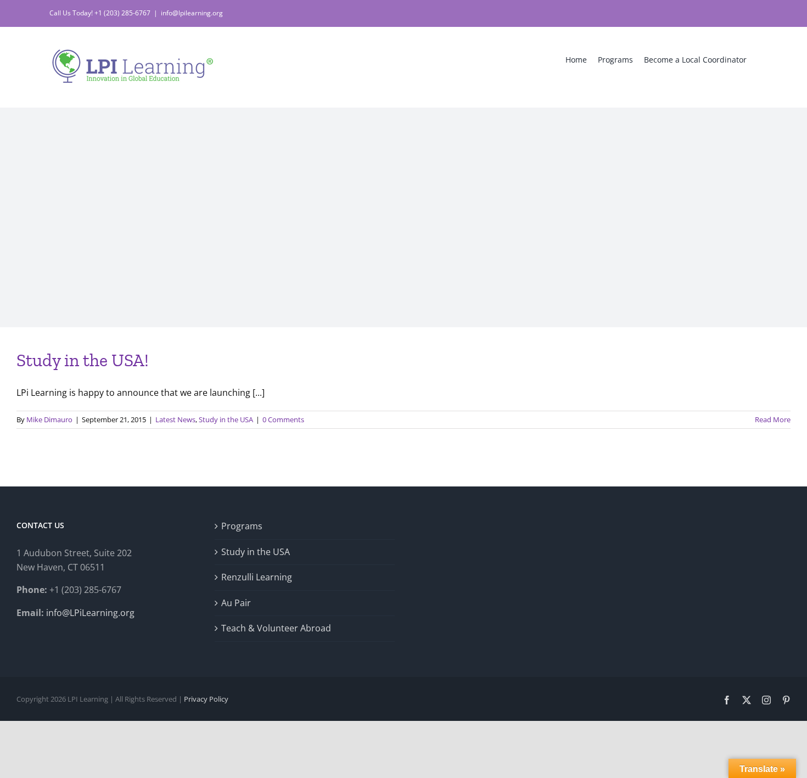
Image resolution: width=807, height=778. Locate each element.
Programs (241, 526)
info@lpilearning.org (192, 13)
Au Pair (236, 603)
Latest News (175, 419)
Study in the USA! (82, 360)
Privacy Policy (206, 699)
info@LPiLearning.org (90, 613)
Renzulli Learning (256, 577)
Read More (773, 419)
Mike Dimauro (49, 419)
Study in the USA (226, 419)
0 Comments (283, 419)
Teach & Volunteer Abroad (276, 628)
